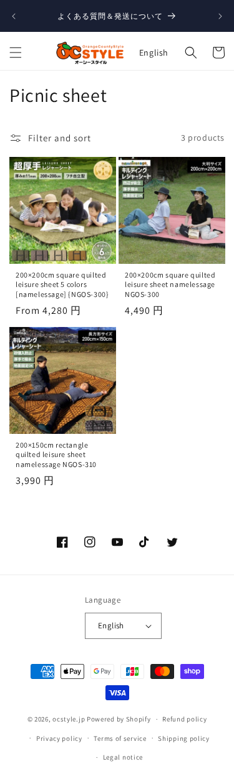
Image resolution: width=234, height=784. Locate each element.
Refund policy (184, 719)
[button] (15, 52)
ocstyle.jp (68, 719)
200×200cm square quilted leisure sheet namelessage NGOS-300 (170, 283)
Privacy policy (59, 738)
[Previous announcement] (13, 16)
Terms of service (120, 738)
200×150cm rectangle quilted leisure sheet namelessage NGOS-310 (56, 454)
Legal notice (123, 757)
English (153, 52)
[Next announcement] (220, 16)
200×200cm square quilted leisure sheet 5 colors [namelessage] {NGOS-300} (62, 283)
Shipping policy (184, 738)
